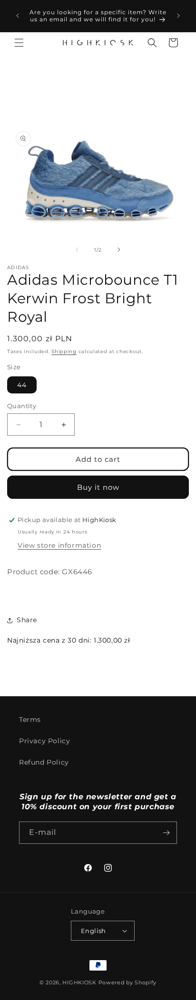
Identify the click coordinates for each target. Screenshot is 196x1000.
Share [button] (27, 620)
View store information (59, 545)
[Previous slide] (77, 249)
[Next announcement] (178, 15)
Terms (30, 719)
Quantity (21, 406)
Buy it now (98, 487)
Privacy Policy (44, 741)
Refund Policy (44, 762)
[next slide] (118, 249)
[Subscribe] (166, 833)
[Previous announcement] (17, 15)
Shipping (64, 351)
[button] (19, 42)
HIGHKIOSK (79, 982)
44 (22, 385)
